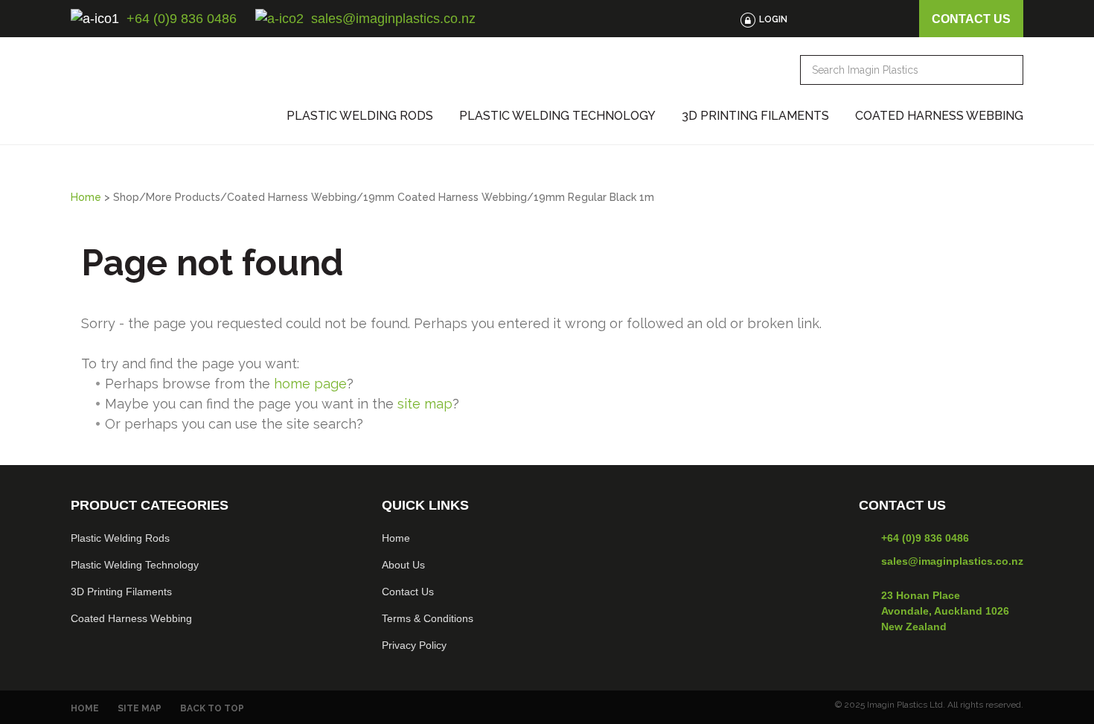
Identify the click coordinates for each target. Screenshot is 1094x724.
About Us (403, 565)
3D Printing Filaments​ (121, 592)
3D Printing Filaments (755, 116)
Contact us (971, 19)
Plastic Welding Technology (557, 116)
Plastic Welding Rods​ (120, 538)
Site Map (139, 708)
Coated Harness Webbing (939, 116)
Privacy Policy (414, 645)
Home (86, 197)
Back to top (212, 708)
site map (424, 403)
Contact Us (408, 592)
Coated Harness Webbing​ (131, 618)
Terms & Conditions (427, 618)
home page (310, 383)
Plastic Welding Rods (360, 116)
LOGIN (773, 19)
